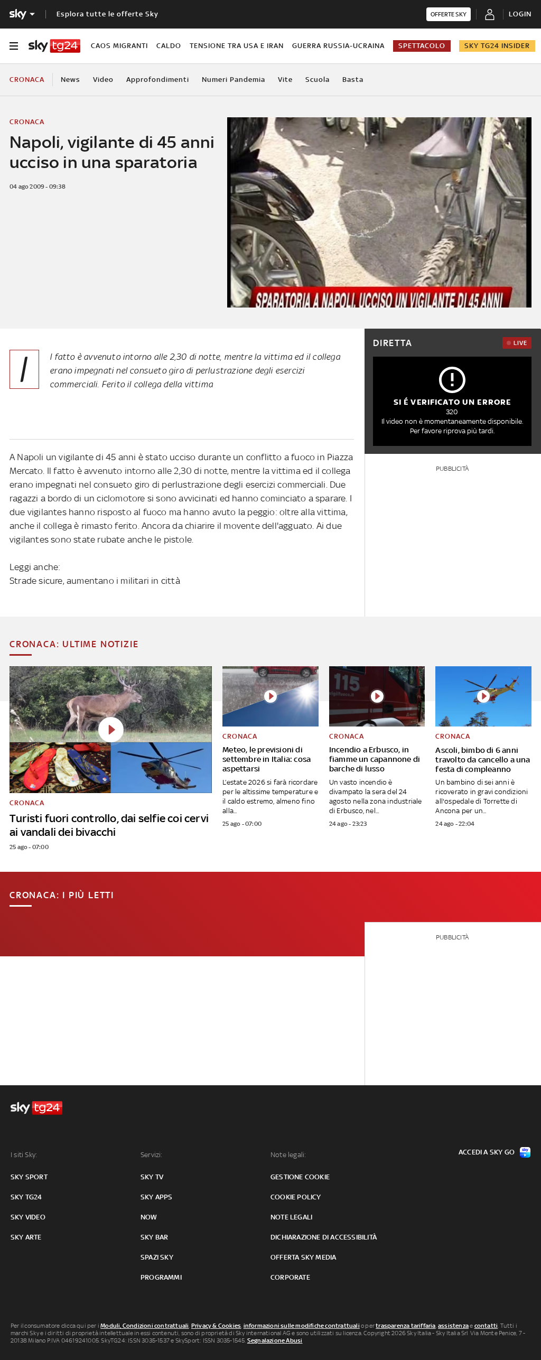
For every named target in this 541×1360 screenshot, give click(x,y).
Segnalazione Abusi (275, 1340)
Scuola (317, 79)
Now (149, 1217)
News (70, 79)
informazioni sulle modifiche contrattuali (302, 1325)
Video (103, 79)
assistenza (453, 1325)
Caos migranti (119, 46)
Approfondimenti (157, 79)
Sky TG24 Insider (497, 46)
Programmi (161, 1277)
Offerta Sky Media (303, 1257)
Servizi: (152, 1155)
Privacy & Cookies (216, 1325)
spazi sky (157, 1257)
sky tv (152, 1177)
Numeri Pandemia (233, 79)
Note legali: (288, 1155)
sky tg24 (26, 1197)
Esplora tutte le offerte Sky (107, 14)
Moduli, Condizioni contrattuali (144, 1325)
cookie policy (295, 1197)
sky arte (26, 1237)
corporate (290, 1277)
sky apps (157, 1197)
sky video (28, 1217)
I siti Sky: (24, 1155)
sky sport (29, 1177)
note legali (291, 1217)
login (520, 14)
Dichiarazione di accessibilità (323, 1237)
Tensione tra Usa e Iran (237, 46)
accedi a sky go (487, 1152)
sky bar (154, 1237)
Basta (352, 79)
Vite (285, 79)
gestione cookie (300, 1177)
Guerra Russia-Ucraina (338, 46)
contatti (486, 1325)
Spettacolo (421, 46)
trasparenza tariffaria (405, 1325)
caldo (168, 46)
